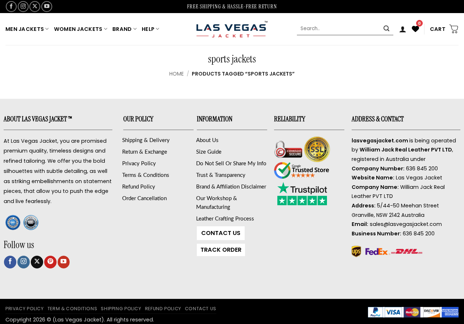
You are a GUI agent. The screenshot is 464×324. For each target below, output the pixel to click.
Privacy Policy (139, 163)
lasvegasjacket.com (380, 140)
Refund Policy (138, 187)
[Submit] (386, 29)
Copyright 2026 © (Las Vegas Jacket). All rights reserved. (79, 319)
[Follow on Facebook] (11, 6)
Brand (122, 29)
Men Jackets (24, 29)
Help (148, 29)
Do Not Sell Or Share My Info (231, 163)
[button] (402, 29)
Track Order (220, 250)
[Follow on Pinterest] (50, 262)
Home (176, 73)
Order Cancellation (144, 198)
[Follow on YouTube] (46, 6)
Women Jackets (78, 29)
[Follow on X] (34, 6)
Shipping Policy (121, 308)
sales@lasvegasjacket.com (406, 224)
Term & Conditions (72, 308)
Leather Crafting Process (225, 219)
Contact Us (220, 233)
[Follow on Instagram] (23, 6)
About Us (207, 140)
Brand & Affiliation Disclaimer (231, 187)
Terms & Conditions (145, 175)
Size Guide (208, 152)
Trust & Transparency (220, 175)
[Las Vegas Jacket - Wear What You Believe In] (232, 29)
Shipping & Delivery (146, 140)
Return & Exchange (144, 152)
